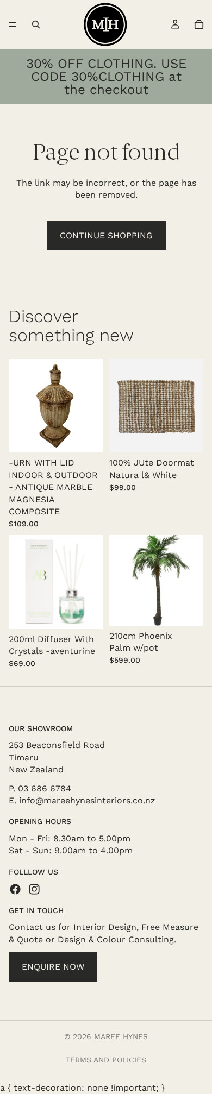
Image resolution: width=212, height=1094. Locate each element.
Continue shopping (106, 235)
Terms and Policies (106, 1059)
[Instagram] (34, 889)
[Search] (36, 24)
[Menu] (12, 24)
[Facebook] (15, 889)
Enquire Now (53, 967)
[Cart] (199, 24)
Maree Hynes (121, 1036)
